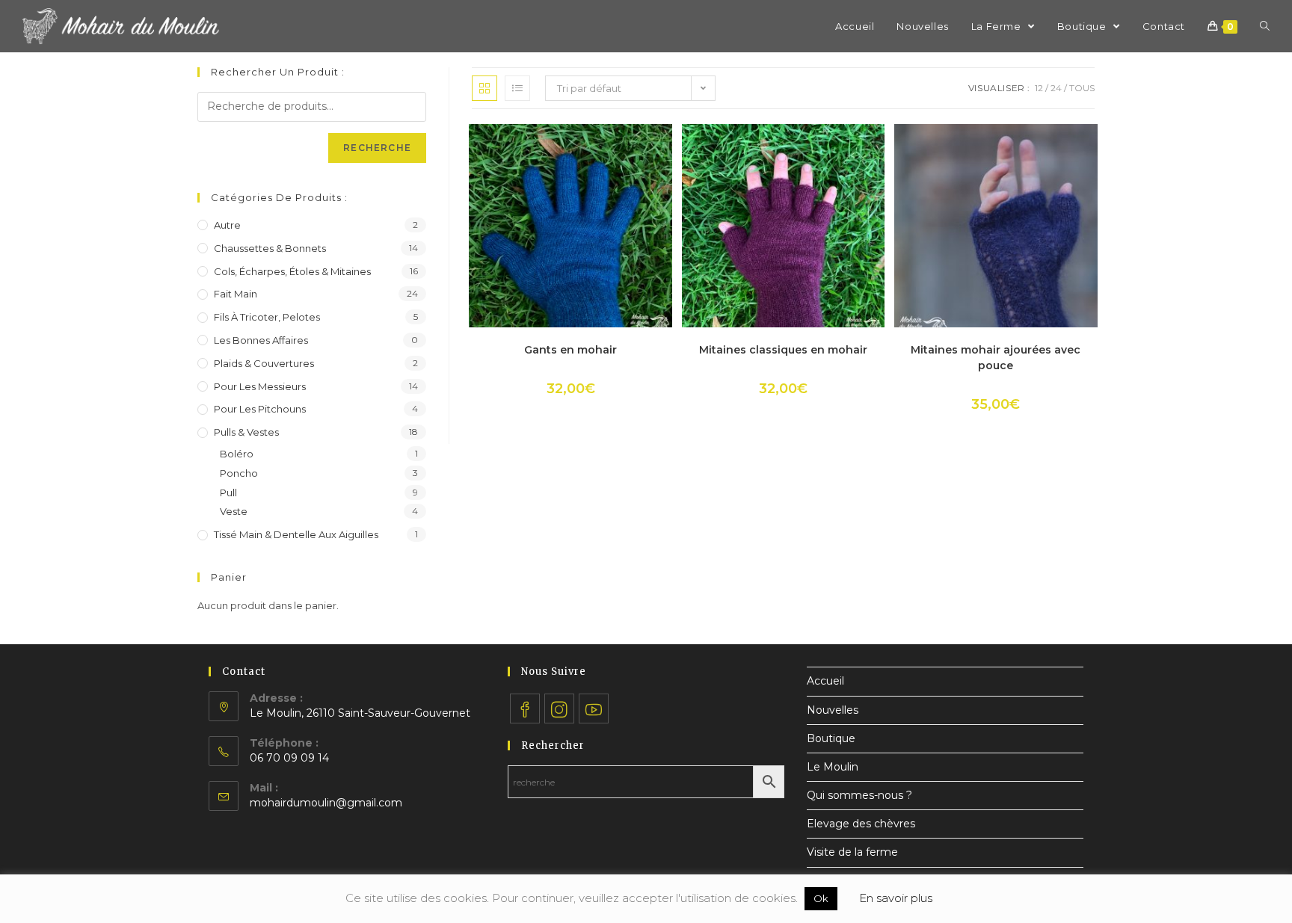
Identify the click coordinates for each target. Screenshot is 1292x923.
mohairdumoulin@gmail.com (326, 802)
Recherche (377, 147)
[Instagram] (559, 708)
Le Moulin (832, 767)
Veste (233, 511)
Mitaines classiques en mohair (783, 349)
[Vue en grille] (484, 88)
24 (1056, 87)
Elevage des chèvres (861, 823)
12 (1039, 87)
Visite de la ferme (852, 852)
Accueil (825, 681)
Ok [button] (820, 898)
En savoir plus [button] (895, 898)
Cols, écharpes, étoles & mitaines (292, 271)
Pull (228, 492)
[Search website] (1265, 26)
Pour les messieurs (260, 386)
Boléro (236, 454)
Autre (227, 225)
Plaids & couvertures (264, 363)
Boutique (831, 738)
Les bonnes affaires (261, 340)
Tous (1082, 87)
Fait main (235, 294)
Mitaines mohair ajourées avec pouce (995, 357)
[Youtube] (594, 708)
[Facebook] (525, 708)
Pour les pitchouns (260, 409)
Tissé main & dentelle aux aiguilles (296, 534)
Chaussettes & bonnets (270, 248)
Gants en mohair (570, 349)
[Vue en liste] (517, 88)
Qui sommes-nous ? (859, 795)
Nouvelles (832, 710)
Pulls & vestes (246, 432)
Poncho (239, 473)
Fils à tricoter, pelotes (267, 317)
